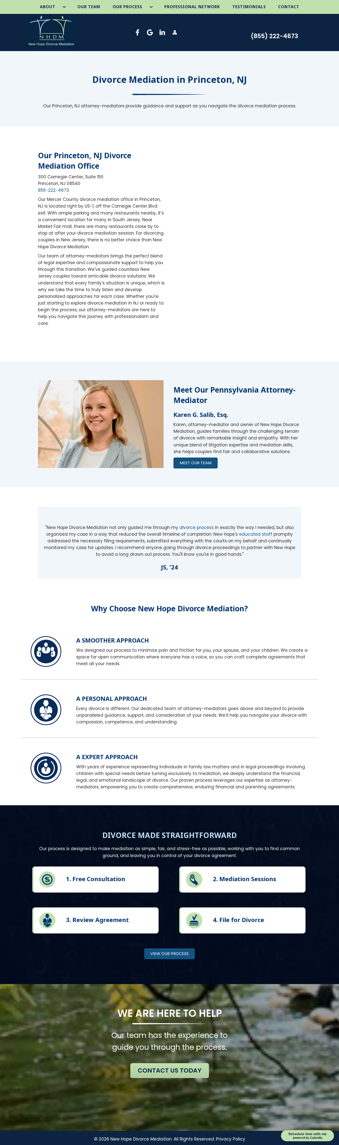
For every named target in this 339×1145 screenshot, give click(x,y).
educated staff (255, 534)
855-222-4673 (53, 190)
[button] (138, 32)
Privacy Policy (230, 1139)
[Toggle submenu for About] (64, 7)
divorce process (196, 527)
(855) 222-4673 (274, 36)
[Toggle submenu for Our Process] (151, 7)
